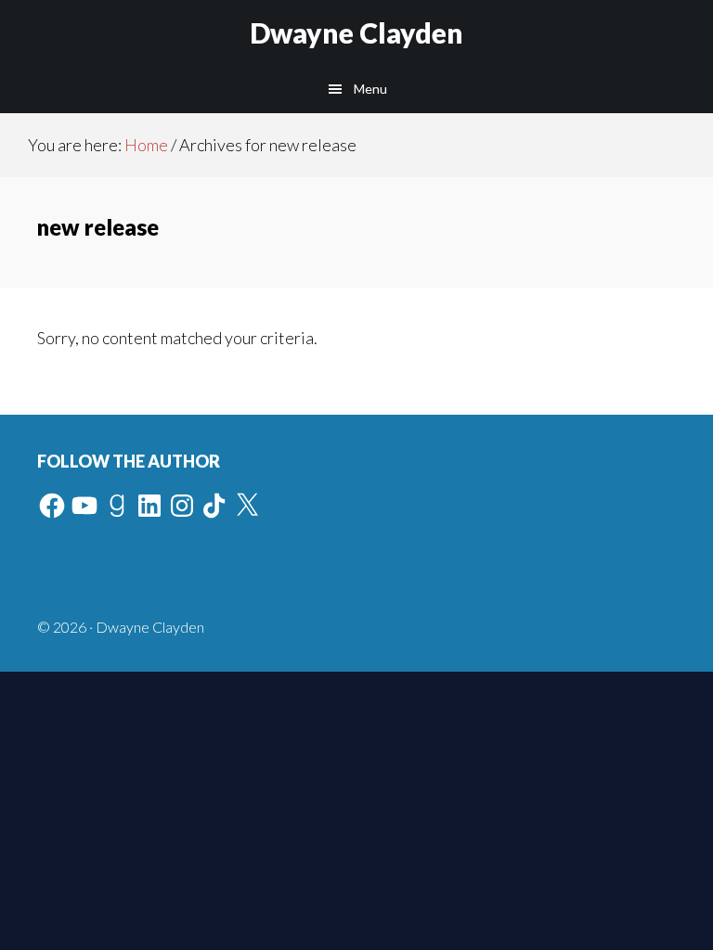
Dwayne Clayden (356, 32)
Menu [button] (370, 88)
